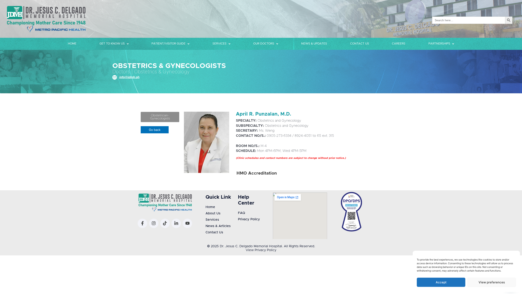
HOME (72, 43)
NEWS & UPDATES (314, 43)
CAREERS (398, 43)
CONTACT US (359, 43)
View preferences (492, 282)
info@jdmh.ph (129, 77)
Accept (441, 282)
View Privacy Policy (261, 250)
